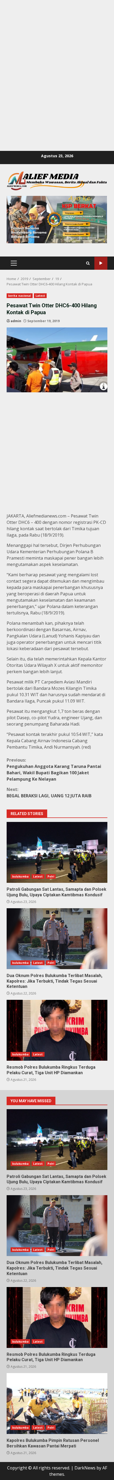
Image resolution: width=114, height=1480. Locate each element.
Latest (40, 296)
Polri (50, 876)
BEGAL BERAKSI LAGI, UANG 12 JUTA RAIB (49, 792)
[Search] (88, 263)
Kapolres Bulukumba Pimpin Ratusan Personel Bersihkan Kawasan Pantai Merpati (57, 1403)
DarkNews (84, 1468)
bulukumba (20, 876)
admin (16, 321)
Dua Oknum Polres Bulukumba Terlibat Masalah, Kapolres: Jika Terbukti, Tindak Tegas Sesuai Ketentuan (57, 938)
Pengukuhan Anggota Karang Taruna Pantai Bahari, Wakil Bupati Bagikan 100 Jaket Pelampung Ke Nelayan (54, 769)
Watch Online (100, 263)
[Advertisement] (57, 57)
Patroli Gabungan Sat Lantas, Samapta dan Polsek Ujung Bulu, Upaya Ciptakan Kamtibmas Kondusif (57, 852)
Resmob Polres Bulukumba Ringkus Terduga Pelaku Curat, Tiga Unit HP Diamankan (57, 1030)
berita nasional (19, 296)
